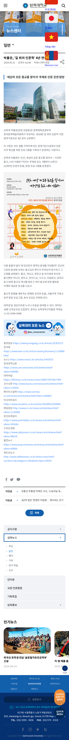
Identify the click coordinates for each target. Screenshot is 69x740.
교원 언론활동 (14, 588)
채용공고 (34, 689)
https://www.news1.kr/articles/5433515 (31, 359)
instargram (30, 729)
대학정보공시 (55, 684)
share (62, 62)
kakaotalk (18, 479)
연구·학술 (13, 565)
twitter (12, 479)
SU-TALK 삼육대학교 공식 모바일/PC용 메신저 (38, 707)
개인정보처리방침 (34, 684)
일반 (11, 551)
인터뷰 (11, 579)
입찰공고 (14, 689)
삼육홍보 (12, 605)
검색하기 (63, 5)
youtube (38, 729)
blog (45, 729)
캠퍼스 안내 (55, 679)
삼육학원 (14, 679)
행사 (11, 556)
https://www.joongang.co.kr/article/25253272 (38, 343)
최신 (11, 546)
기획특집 (12, 596)
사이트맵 (14, 684)
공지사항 (12, 529)
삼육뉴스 (12, 537)
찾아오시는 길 (34, 679)
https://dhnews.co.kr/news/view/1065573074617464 (32, 380)
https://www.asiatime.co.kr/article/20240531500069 (32, 404)
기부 (11, 560)
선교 (11, 570)
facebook (6, 479)
